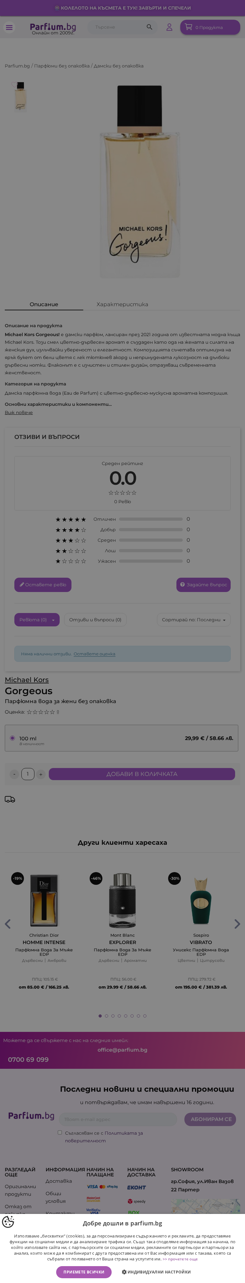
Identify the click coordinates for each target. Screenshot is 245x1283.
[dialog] (122, 1248)
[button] (158, 1272)
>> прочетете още (180, 1259)
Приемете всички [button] (83, 1272)
